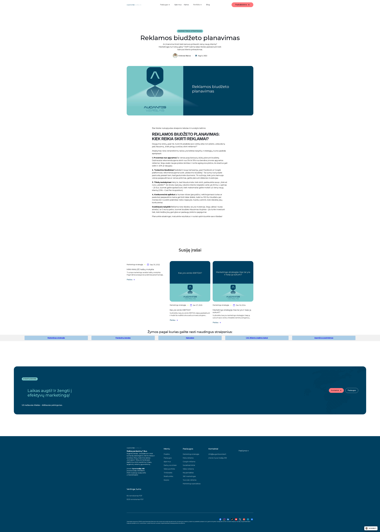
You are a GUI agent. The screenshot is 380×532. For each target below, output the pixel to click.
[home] (134, 5)
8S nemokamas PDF (134, 496)
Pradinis (167, 454)
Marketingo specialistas (191, 484)
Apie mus (177, 5)
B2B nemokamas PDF (135, 499)
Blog (208, 5)
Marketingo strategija (56, 338)
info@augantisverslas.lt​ (217, 454)
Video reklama (188, 469)
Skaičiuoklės (168, 476)
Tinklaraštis (168, 473)
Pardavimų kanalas (123, 338)
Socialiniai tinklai (189, 465)
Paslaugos (168, 458)
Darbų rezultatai (170, 465)
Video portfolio (169, 469)
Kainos (186, 5)
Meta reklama (188, 458)
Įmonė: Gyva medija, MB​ (217, 458)
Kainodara (190, 338)
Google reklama (189, 462)
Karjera (166, 480)
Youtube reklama (189, 480)
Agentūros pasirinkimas (323, 338)
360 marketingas (189, 476)
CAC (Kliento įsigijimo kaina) (257, 338)
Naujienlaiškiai (188, 473)
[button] (165, 5)
